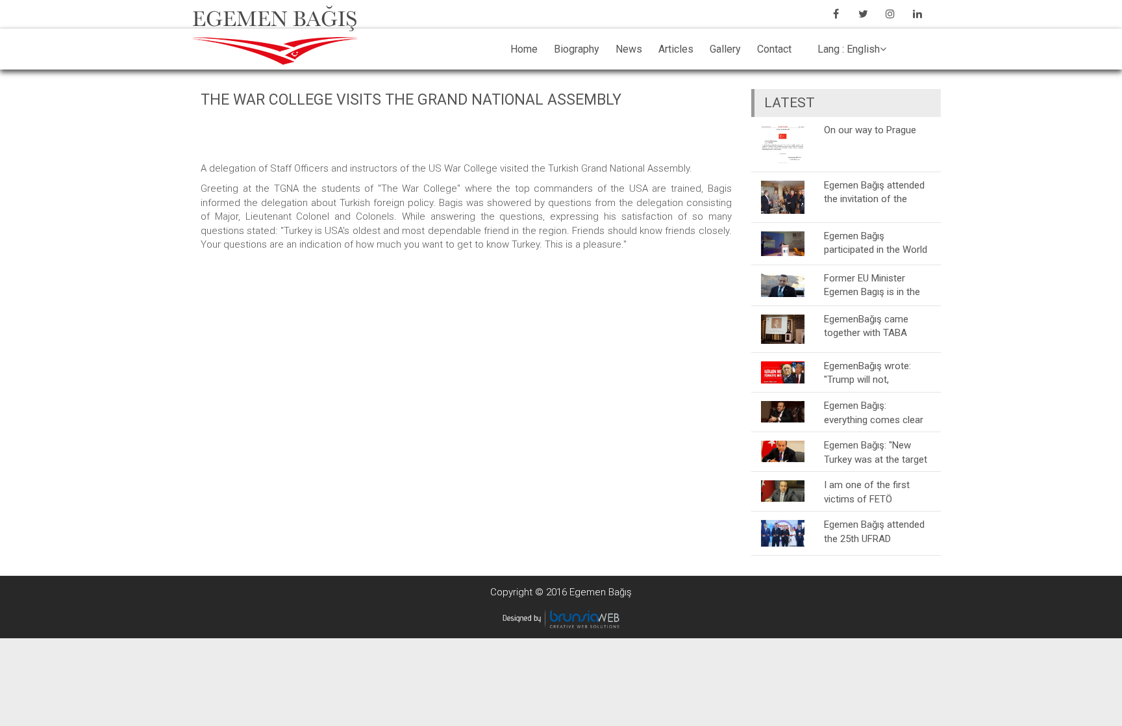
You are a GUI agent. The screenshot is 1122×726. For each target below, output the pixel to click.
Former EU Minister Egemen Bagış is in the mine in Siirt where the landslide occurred (872, 285)
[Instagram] (890, 13)
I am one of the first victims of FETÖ (867, 491)
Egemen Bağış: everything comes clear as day (873, 412)
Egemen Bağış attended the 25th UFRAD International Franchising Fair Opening (876, 531)
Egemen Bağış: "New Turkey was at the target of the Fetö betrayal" (875, 452)
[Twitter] (863, 13)
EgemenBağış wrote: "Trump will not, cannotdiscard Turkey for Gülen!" (877, 372)
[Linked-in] (917, 13)
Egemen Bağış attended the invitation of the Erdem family (874, 192)
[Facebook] (835, 13)
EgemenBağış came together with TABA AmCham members (866, 326)
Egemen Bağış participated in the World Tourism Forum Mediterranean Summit (875, 242)
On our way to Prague (870, 130)
